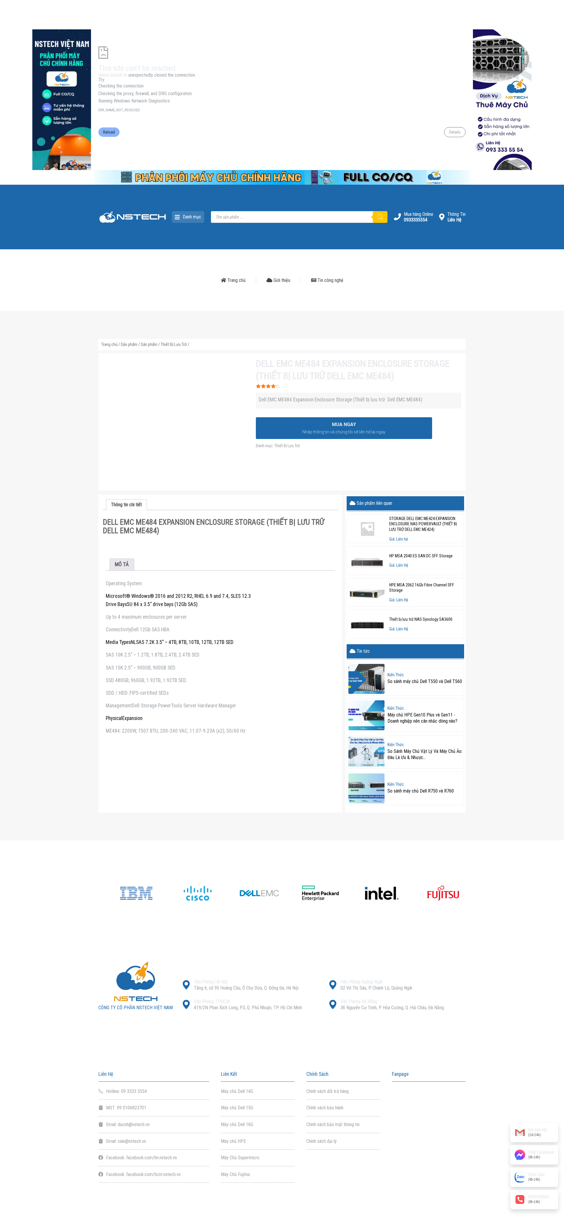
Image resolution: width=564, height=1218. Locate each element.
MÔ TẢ (122, 564)
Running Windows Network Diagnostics (134, 101)
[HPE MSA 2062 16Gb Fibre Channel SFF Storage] (367, 592)
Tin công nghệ (329, 280)
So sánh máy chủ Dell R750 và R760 (420, 791)
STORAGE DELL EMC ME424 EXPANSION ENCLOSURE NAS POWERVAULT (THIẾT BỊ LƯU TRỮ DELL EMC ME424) (423, 524)
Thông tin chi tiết (126, 504)
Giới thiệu (281, 280)
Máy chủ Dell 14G (237, 1091)
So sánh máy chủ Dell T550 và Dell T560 (424, 681)
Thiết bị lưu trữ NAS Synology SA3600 (420, 619)
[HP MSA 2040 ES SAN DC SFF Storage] (367, 560)
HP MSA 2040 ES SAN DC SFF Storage (421, 556)
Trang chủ (236, 280)
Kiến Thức (395, 675)
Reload (109, 132)
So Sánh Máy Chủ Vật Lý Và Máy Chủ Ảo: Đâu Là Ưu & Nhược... (424, 754)
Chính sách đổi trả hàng (327, 1091)
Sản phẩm (129, 344)
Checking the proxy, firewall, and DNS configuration (145, 93)
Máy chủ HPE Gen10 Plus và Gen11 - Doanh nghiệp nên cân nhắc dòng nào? (422, 718)
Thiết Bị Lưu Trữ (174, 344)
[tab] (126, 504)
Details (455, 132)
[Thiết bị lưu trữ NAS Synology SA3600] (367, 624)
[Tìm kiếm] (380, 217)
